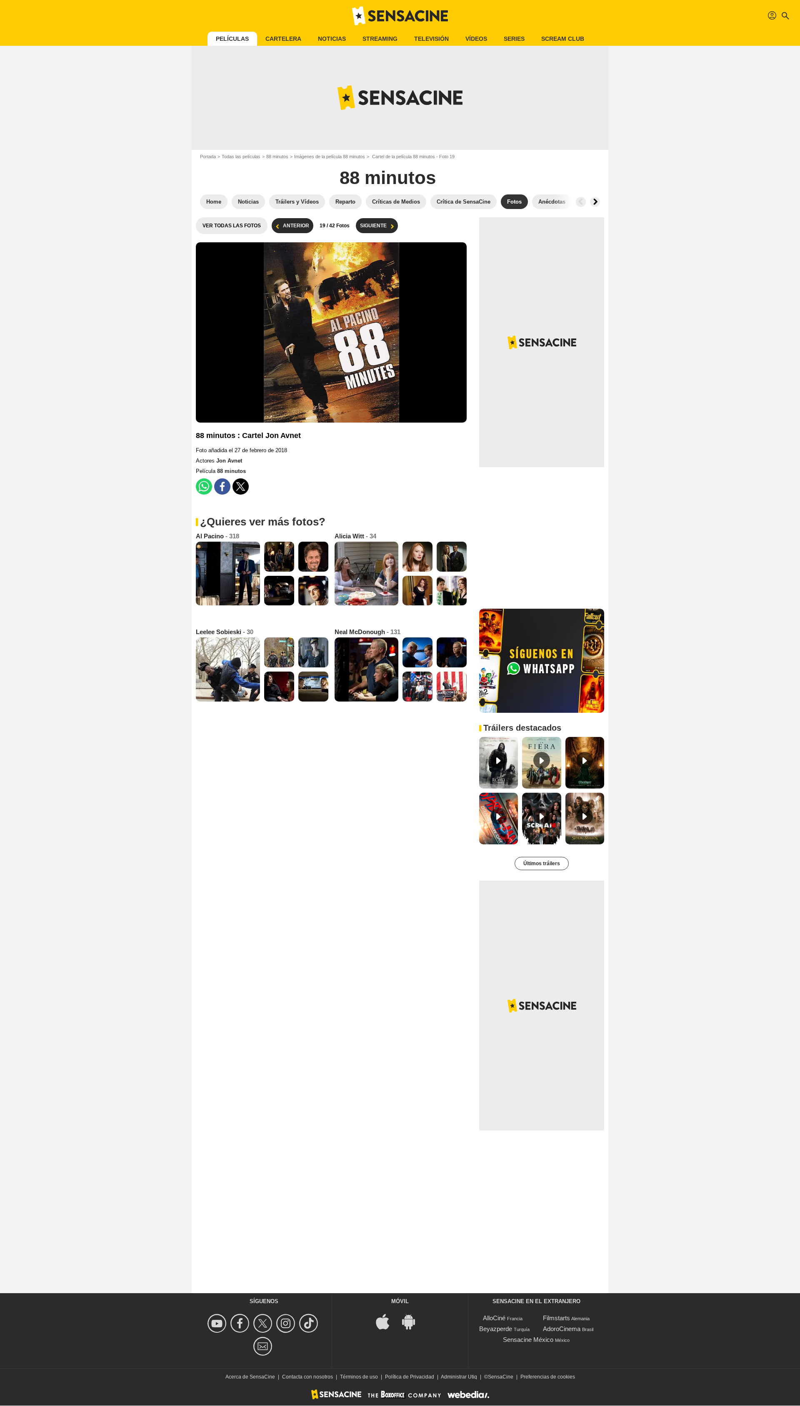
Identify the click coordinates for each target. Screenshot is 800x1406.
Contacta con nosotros (307, 1377)
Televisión (431, 38)
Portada (208, 156)
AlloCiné (494, 1317)
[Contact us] (264, 1346)
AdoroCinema (561, 1328)
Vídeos (476, 38)
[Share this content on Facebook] (222, 486)
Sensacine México (528, 1339)
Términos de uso (359, 1377)
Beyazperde (495, 1328)
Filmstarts (556, 1317)
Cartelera (283, 38)
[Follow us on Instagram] (287, 1323)
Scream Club (562, 38)
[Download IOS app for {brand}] (387, 1321)
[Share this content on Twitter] (240, 486)
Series (514, 38)
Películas (232, 38)
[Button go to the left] (581, 202)
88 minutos (277, 156)
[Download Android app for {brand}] (413, 1321)
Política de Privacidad (409, 1377)
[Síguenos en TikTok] (309, 1323)
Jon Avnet (229, 461)
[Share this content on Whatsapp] (204, 486)
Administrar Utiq (459, 1377)
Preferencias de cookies (547, 1377)
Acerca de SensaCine (250, 1377)
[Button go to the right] (595, 202)
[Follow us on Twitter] (264, 1323)
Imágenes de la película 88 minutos (329, 156)
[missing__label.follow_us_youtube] (218, 1323)
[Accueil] (400, 15)
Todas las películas (241, 156)
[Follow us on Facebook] (241, 1323)
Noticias (332, 38)
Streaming (380, 38)
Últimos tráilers (541, 863)
